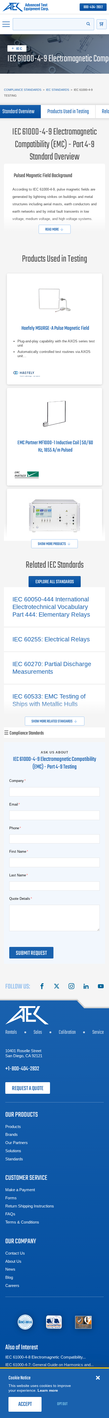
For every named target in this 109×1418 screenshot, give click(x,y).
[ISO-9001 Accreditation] (83, 1322)
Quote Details (19, 899)
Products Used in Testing (68, 111)
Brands (11, 1134)
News (10, 1269)
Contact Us (15, 1253)
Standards (14, 1159)
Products (13, 1126)
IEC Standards (57, 89)
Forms (11, 1198)
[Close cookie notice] (98, 1372)
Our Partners (16, 1142)
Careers (12, 1285)
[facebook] (42, 987)
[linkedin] (86, 987)
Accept (25, 1399)
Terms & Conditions (22, 1222)
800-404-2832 (93, 7)
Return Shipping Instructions (29, 1206)
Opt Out (62, 1399)
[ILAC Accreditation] (25, 1322)
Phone (14, 828)
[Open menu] (6, 24)
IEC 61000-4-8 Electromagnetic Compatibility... (45, 1357)
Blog (9, 1277)
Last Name (17, 875)
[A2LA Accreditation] (54, 1322)
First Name (17, 851)
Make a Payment (20, 1189)
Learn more (48, 1385)
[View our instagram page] (71, 987)
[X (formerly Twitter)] (57, 987)
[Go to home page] (25, 7)
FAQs (10, 1214)
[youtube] (101, 987)
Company (16, 781)
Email (13, 804)
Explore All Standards (54, 582)
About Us (13, 1261)
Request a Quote (27, 1088)
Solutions (13, 1151)
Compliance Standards (22, 89)
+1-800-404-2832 (22, 1069)
